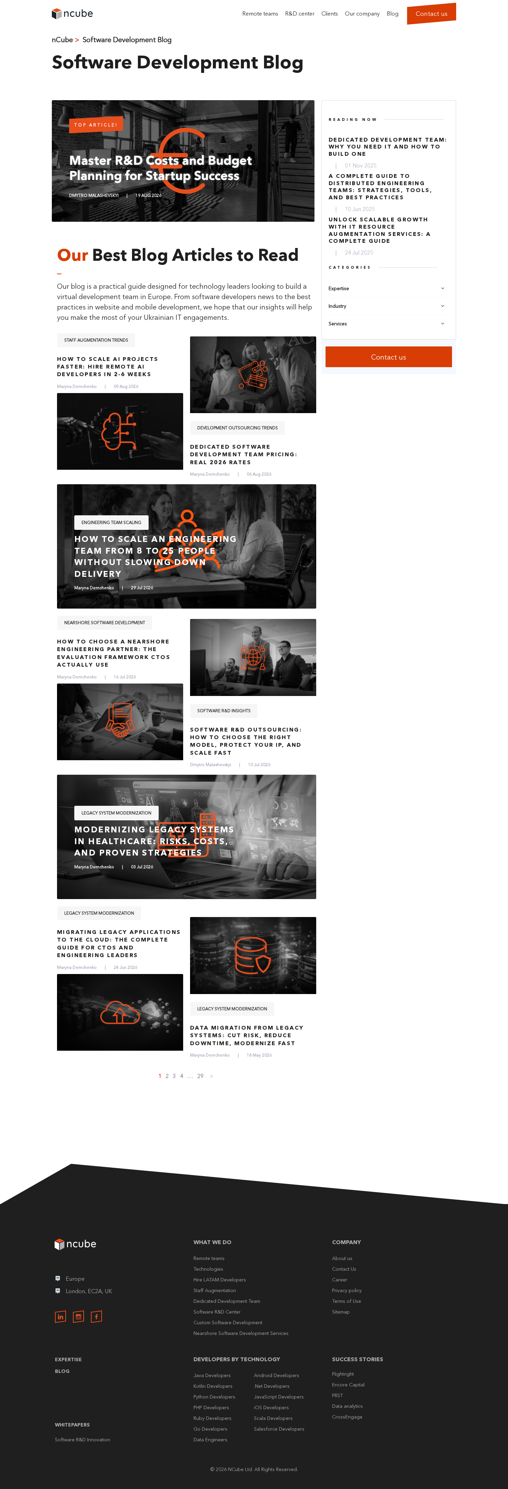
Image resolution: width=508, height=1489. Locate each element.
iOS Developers (271, 1407)
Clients (329, 13)
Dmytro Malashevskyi (94, 195)
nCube (62, 40)
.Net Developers (272, 1386)
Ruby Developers (213, 1418)
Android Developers (276, 1375)
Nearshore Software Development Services (241, 1333)
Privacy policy (347, 1290)
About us (342, 1258)
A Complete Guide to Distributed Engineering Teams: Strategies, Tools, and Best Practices (380, 186)
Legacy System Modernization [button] (116, 812)
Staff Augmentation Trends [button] (96, 340)
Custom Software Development (228, 1322)
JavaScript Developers (279, 1397)
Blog (392, 13)
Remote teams (260, 13)
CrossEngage (347, 1417)
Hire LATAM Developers (220, 1280)
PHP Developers (211, 1407)
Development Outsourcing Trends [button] (237, 427)
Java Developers (212, 1375)
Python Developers (214, 1397)
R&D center (299, 13)
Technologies (208, 1269)
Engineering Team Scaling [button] (111, 522)
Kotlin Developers (213, 1386)
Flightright (343, 1374)
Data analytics (347, 1406)
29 (200, 1075)
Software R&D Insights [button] (224, 710)
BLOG (62, 1371)
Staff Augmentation (215, 1290)
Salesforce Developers (279, 1429)
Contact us (432, 14)
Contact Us (344, 1269)
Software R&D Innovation (82, 1439)
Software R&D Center (217, 1312)
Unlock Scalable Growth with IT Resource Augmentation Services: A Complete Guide (380, 230)
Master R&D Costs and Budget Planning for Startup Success (160, 168)
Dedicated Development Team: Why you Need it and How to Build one (388, 147)
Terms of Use (346, 1301)
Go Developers (210, 1429)
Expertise (68, 1359)
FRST (337, 1395)
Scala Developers (273, 1418)
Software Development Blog (127, 40)
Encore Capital (348, 1385)
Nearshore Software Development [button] (104, 622)
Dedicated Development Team (227, 1301)
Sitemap (341, 1312)
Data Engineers (210, 1439)
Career (339, 1280)
